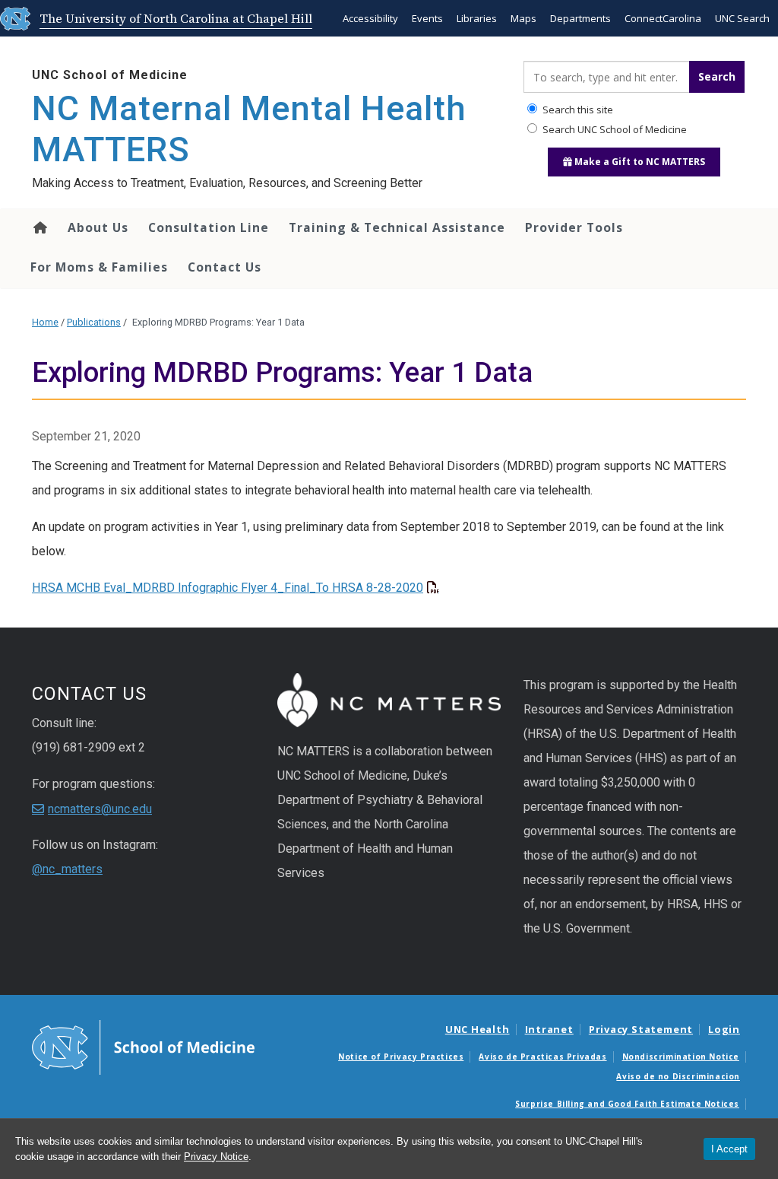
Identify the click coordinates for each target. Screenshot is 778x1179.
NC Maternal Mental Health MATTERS (249, 129)
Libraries (477, 18)
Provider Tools (574, 227)
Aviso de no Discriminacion (678, 1076)
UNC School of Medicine (110, 75)
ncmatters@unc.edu (100, 809)
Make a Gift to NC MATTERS (638, 161)
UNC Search (742, 18)
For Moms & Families (99, 267)
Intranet (549, 1029)
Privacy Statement (641, 1029)
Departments (580, 18)
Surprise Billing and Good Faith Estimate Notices (627, 1103)
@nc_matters (67, 869)
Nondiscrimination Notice (680, 1056)
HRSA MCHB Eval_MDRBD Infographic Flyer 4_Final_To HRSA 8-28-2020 (227, 587)
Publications (94, 322)
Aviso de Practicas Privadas (542, 1056)
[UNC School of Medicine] (143, 1046)
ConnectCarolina (663, 18)
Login (724, 1029)
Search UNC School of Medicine (613, 129)
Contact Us (224, 267)
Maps (523, 18)
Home (39, 227)
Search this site (576, 109)
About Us (98, 227)
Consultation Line (208, 227)
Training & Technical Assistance (397, 227)
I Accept (729, 1149)
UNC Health (477, 1029)
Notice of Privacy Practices (400, 1056)
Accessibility (370, 18)
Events (427, 18)
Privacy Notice (216, 1156)
